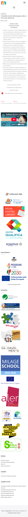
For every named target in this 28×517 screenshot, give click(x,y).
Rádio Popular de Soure (6, 497)
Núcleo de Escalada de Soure (7, 495)
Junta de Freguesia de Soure (7, 493)
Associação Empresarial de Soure (8, 489)
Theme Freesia (15, 511)
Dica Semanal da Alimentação (7, 462)
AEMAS (3, 511)
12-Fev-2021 (4, 20)
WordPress (22, 511)
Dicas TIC (3, 464)
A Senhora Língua (5, 460)
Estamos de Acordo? (5, 466)
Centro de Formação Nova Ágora (8, 476)
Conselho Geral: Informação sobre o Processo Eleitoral (14, 17)
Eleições (3, 13)
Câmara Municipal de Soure (7, 491)
